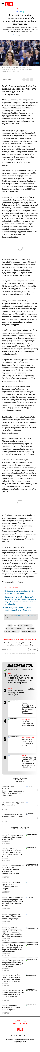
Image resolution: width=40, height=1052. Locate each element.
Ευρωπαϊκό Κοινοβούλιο (20, 86)
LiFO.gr (18, 616)
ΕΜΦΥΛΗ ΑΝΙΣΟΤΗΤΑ (29, 631)
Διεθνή (16, 8)
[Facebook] (34, 63)
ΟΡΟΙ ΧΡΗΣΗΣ (9, 653)
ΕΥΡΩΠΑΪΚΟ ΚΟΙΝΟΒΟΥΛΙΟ (15, 628)
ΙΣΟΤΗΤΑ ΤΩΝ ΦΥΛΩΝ (11, 631)
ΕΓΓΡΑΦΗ (33, 649)
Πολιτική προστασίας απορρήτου (25, 1039)
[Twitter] (37, 63)
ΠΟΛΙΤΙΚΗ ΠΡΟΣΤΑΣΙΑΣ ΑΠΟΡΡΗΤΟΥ (25, 653)
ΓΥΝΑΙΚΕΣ (30, 628)
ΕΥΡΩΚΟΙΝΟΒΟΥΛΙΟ (25, 625)
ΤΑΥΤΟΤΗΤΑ (20, 1021)
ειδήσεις (23, 618)
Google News (29, 616)
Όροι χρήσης (9, 1039)
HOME (4, 8)
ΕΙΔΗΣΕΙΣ (9, 8)
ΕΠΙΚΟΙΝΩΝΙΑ (20, 1023)
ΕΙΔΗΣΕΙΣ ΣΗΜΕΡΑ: (11, 587)
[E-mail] (31, 79)
